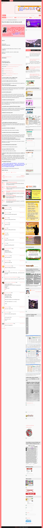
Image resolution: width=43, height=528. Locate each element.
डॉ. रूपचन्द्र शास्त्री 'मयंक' (8, 248)
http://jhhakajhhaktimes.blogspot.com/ (12, 73)
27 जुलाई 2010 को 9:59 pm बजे (22, 323)
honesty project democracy (9, 323)
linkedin (38, 1)
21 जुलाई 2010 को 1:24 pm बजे (22, 282)
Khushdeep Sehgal (8, 292)
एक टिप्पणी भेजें (4, 328)
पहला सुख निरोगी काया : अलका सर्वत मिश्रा (35, 52)
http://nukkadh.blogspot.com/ (8, 68)
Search (40, 15)
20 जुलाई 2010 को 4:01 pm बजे (22, 207)
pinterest (41, 1)
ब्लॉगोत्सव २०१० (17, 527)
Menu (12, 0)
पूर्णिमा (5, 233)
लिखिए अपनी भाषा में (28, 427)
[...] (14, 184)
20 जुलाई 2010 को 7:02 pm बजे (22, 243)
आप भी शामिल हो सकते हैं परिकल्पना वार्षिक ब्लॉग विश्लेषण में (19, 17)
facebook (34, 1)
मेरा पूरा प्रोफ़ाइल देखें (38, 291)
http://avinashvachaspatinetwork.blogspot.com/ (15, 64)
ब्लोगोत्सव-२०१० (9, 31)
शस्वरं (5, 289)
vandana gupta (7, 207)
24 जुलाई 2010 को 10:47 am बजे (22, 317)
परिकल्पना (25, 7)
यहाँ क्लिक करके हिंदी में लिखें (30, 425)
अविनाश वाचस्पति (9, 27)
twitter (32, 1)
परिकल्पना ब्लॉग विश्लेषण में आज (7, 17)
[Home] (2, 19)
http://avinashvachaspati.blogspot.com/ (12, 66)
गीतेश (5, 238)
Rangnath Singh (7, 255)
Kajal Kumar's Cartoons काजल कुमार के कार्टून (11, 277)
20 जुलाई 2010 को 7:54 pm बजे (22, 255)
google (35, 1)
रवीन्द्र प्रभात (8, 172)
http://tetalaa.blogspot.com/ (8, 75)
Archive (38, 50)
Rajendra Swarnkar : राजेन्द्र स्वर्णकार (10, 282)
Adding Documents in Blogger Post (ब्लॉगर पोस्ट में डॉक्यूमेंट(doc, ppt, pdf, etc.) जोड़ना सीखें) (35, 67)
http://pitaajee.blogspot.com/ (8, 70)
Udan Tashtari (7, 212)
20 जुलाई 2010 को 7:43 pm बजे (22, 248)
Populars (28, 50)
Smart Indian (7, 312)
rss (37, 1)
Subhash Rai (7, 307)
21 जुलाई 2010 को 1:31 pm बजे (22, 292)
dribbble (39, 1)
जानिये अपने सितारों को (14, 172)
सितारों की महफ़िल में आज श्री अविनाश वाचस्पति (12, 22)
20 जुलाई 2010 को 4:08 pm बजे (22, 212)
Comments (33, 50)
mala (5, 228)
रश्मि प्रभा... (6, 271)
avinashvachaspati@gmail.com (6, 56)
